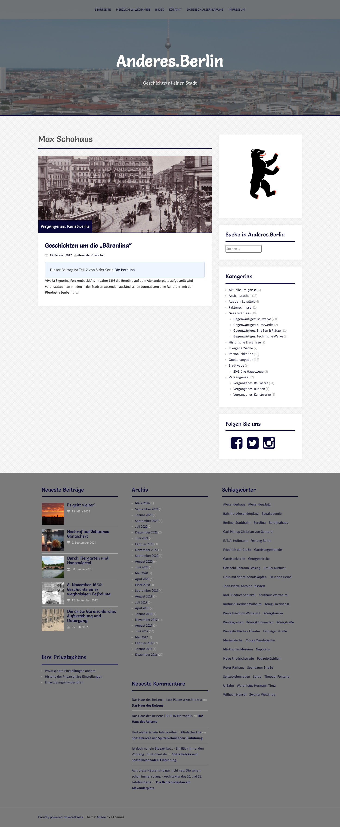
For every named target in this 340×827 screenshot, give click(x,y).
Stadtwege (236, 365)
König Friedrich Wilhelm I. (241, 613)
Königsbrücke (273, 613)
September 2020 (146, 555)
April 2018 (142, 608)
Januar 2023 (143, 515)
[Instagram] (269, 447)
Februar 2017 (144, 643)
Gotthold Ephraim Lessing (241, 568)
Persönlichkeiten (241, 354)
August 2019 (143, 596)
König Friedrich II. (277, 604)
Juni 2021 (141, 538)
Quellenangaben (241, 359)
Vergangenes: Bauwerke (250, 383)
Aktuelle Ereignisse (243, 290)
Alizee (101, 817)
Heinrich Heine (281, 577)
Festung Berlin (260, 540)
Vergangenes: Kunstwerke (65, 226)
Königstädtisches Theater (241, 631)
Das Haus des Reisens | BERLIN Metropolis (162, 716)
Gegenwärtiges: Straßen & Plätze (257, 330)
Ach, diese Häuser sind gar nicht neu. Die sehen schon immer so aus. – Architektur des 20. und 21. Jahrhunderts (167, 776)
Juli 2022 (141, 526)
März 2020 (142, 585)
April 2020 (142, 579)
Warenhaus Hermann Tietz (256, 685)
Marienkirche (233, 640)
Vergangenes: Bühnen (249, 389)
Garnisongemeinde (268, 549)
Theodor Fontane (276, 676)
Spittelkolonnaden (236, 676)
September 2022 (146, 521)
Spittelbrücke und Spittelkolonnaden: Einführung (167, 738)
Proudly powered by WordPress (60, 817)
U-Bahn (228, 685)
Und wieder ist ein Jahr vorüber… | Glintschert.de (166, 732)
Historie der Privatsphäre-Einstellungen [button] (73, 676)
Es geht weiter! (81, 505)
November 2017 (146, 620)
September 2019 (146, 590)
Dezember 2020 (146, 550)
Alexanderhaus (234, 504)
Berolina (259, 522)
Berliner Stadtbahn (236, 522)
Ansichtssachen (240, 295)
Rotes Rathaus (233, 667)
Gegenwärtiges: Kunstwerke (253, 325)
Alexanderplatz (259, 504)
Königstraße (285, 622)
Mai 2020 (141, 573)
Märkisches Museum (238, 649)
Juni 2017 (141, 631)
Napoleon (263, 649)
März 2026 (142, 503)
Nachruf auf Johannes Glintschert (88, 534)
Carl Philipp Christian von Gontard (247, 531)
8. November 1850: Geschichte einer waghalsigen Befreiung (89, 589)
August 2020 (143, 561)
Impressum (237, 9)
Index (159, 9)
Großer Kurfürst (274, 568)
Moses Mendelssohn (260, 640)
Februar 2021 (144, 544)
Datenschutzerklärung (205, 9)
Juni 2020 (141, 567)
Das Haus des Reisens (147, 705)
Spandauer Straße (260, 667)
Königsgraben (233, 622)
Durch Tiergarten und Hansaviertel (87, 560)
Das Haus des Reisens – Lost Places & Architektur (167, 699)
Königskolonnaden (259, 622)
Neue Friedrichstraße (238, 658)
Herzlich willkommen (133, 9)
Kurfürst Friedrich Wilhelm (242, 604)
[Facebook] (236, 447)
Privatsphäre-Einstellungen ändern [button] (70, 671)
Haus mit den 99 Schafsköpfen (245, 577)
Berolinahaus (278, 522)
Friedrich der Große (237, 549)
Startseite (103, 9)
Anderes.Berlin (170, 61)
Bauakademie (272, 513)
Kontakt (175, 9)
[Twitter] (253, 447)
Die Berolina (124, 270)
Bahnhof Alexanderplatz (241, 513)
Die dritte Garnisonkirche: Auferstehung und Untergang (91, 616)
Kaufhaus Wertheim (273, 595)
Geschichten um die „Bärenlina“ (88, 245)
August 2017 (143, 625)
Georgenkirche (259, 559)
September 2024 (146, 509)
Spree (257, 676)
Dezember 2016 (146, 654)
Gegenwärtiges (240, 313)
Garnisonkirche (234, 559)
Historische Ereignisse (245, 342)
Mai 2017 (141, 637)
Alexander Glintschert (91, 255)
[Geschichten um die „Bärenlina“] (125, 194)
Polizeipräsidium (269, 658)
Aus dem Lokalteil (242, 301)
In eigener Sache (241, 348)
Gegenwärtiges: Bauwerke (252, 319)
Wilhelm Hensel (234, 694)
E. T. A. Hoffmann (235, 540)
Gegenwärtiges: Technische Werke (258, 336)
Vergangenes (238, 377)
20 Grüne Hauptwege (248, 371)
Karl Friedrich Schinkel (239, 595)
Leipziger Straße (275, 631)
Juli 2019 (141, 602)
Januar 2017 (143, 649)
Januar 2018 (143, 614)
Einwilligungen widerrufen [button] (64, 682)
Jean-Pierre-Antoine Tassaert (244, 586)
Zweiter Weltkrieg (262, 694)
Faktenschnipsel (240, 307)
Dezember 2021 (146, 532)
